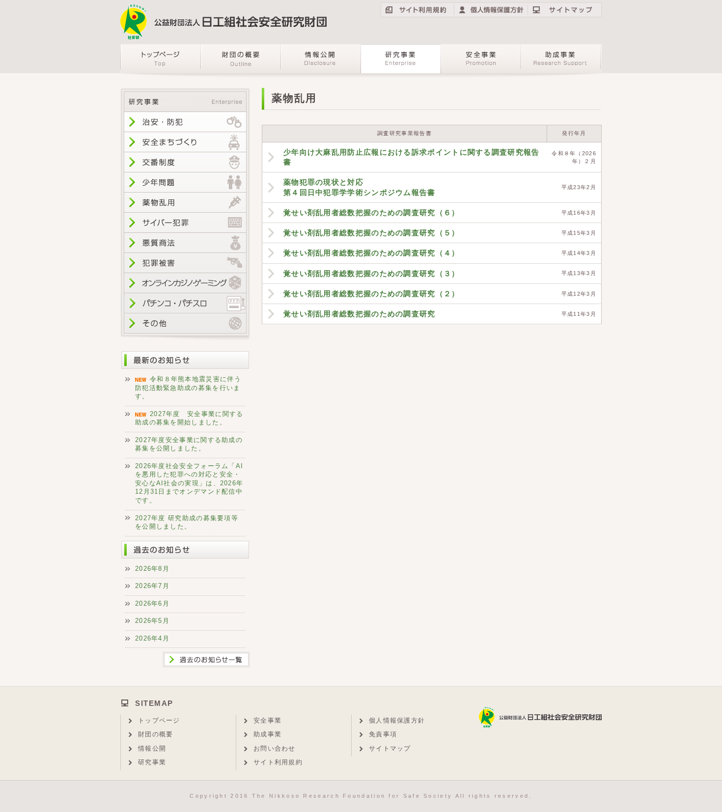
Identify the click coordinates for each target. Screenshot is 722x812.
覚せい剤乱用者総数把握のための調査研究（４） (371, 253)
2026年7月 (152, 585)
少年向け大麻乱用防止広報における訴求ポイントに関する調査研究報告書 (411, 157)
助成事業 (267, 734)
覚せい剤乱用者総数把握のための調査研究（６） (371, 212)
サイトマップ (390, 748)
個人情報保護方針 (397, 720)
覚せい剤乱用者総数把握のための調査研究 (359, 313)
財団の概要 (155, 734)
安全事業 (267, 720)
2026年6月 (152, 603)
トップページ (159, 720)
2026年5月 (152, 620)
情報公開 (152, 748)
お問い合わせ (274, 748)
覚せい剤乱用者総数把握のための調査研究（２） (371, 293)
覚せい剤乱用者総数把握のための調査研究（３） (371, 273)
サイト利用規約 (278, 762)
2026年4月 (152, 638)
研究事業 (152, 762)
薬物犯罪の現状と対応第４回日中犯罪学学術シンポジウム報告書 (359, 187)
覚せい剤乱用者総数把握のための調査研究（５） (371, 232)
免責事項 (383, 734)
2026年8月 (152, 568)
